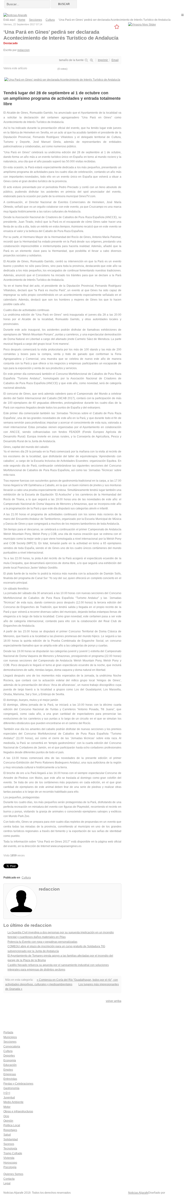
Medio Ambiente (13, 1102)
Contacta (9, 1178)
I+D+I (6, 1093)
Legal (6, 1183)
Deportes (9, 1055)
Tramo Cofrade (12, 1153)
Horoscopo (10, 1162)
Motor (6, 1106)
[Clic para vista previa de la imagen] (62, 79)
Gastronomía (11, 1088)
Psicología (9, 1167)
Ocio (6, 1116)
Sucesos (8, 1144)
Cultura (26, 877)
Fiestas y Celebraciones (18, 1083)
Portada (8, 1032)
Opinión (8, 1120)
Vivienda (8, 1157)
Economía (9, 1060)
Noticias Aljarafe (138, 1192)
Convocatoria (11, 1046)
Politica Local (11, 1125)
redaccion (23, 50)
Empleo (8, 1069)
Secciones (9, 1041)
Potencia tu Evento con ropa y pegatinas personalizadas (42, 941)
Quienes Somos (13, 1174)
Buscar (64, 4)
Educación (10, 1065)
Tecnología (10, 1148)
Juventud (9, 1097)
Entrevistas (10, 1078)
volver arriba (113, 1001)
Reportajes (10, 1130)
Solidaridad (10, 1139)
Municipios (10, 1037)
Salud (7, 1134)
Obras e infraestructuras (18, 1111)
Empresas (9, 1074)
